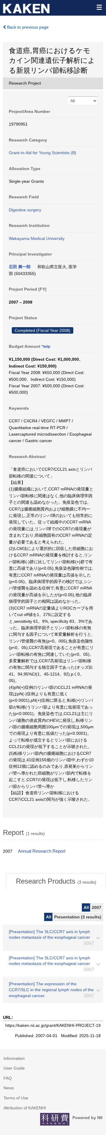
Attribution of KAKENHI (25, 1108)
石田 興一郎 (20, 266)
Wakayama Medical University (36, 238)
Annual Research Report (41, 851)
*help (46, 347)
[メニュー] (99, 7)
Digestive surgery (25, 209)
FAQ (8, 1078)
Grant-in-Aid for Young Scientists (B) (42, 152)
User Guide (14, 1068)
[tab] (56, 881)
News (9, 1087)
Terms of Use (16, 1098)
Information (14, 1058)
